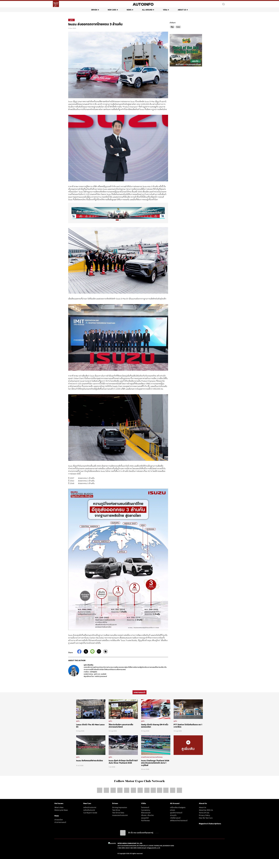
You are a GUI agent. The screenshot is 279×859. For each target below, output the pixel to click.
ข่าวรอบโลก (58, 819)
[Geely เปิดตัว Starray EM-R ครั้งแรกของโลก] (155, 709)
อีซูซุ (172, 27)
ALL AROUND (147, 9)
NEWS (129, 9)
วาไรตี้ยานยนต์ (175, 818)
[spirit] (166, 790)
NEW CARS (112, 9)
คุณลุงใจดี (145, 818)
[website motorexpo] (113, 790)
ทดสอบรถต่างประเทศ (120, 815)
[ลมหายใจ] (179, 790)
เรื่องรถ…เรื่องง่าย (147, 815)
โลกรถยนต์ (145, 807)
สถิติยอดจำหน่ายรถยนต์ (178, 820)
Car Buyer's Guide (90, 812)
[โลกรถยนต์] (147, 790)
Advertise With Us (206, 810)
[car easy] (159, 790)
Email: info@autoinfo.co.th (151, 848)
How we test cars (206, 818)
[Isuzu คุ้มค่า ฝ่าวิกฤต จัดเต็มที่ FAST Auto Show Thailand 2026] (123, 745)
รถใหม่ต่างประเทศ (89, 807)
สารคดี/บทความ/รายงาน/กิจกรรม (151, 757)
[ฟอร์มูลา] (120, 790)
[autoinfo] (56, 4)
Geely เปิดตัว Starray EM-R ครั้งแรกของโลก (154, 725)
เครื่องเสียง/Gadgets (177, 807)
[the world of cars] (126, 790)
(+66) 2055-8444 (123, 848)
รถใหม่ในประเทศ (89, 810)
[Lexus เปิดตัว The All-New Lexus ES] (90, 709)
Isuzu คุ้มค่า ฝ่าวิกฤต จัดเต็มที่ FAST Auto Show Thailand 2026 (123, 761)
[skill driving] (172, 790)
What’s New (58, 807)
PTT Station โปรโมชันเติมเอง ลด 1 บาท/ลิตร (188, 725)
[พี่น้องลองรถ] (153, 790)
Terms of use (204, 812)
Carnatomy (145, 810)
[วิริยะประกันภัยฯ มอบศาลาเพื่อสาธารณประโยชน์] (123, 709)
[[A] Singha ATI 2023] (118, 212)
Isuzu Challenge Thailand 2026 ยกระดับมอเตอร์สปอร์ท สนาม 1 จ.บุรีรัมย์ (155, 763)
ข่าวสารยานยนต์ (60, 822)
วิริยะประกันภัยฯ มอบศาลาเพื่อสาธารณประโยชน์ (121, 725)
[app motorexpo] (106, 790)
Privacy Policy (204, 815)
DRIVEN (94, 9)
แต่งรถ (172, 810)
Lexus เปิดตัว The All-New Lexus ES (90, 725)
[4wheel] (133, 790)
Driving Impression (119, 807)
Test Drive (116, 810)
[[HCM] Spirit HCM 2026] (186, 50)
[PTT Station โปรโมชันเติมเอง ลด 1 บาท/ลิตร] (188, 709)
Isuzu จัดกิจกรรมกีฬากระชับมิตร (89, 760)
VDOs (165, 9)
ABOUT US (182, 9)
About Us (202, 807)
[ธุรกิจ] (188, 745)
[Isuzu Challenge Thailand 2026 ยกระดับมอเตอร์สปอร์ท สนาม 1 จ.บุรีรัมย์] (155, 745)
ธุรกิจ (71, 20)
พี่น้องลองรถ (146, 812)
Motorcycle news (61, 810)
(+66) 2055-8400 (135, 848)
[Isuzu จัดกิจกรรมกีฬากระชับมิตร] (90, 745)
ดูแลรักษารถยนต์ (176, 812)
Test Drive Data (118, 812)
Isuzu (178, 27)
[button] (117, 220)
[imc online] (140, 790)
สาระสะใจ (173, 815)
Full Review (145, 820)
